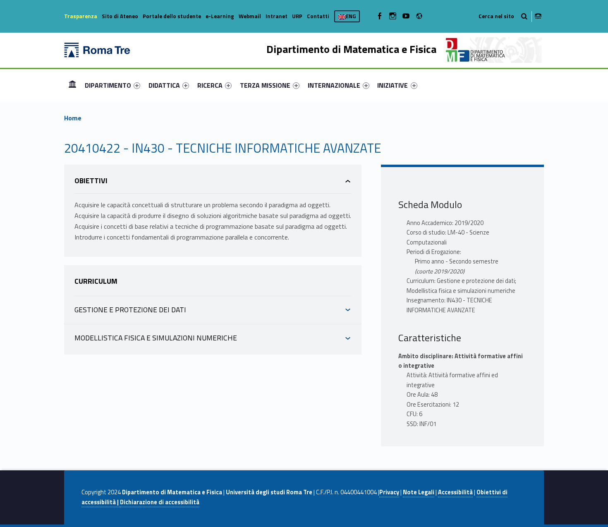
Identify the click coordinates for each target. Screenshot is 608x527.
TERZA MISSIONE (265, 85)
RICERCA (210, 85)
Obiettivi (91, 180)
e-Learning (220, 16)
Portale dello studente (172, 16)
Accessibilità (455, 492)
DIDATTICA (164, 85)
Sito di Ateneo (120, 16)
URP (297, 16)
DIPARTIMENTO (108, 85)
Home (72, 85)
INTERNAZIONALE (334, 85)
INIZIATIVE (392, 85)
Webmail (250, 16)
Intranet (276, 16)
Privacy (389, 492)
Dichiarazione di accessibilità (159, 502)
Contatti (318, 16)
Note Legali (418, 492)
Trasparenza (80, 16)
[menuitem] (72, 85)
